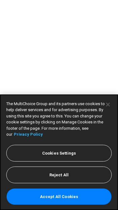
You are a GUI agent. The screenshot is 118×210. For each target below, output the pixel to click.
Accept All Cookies (59, 196)
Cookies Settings (59, 153)
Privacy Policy (28, 134)
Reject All (59, 175)
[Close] (108, 104)
